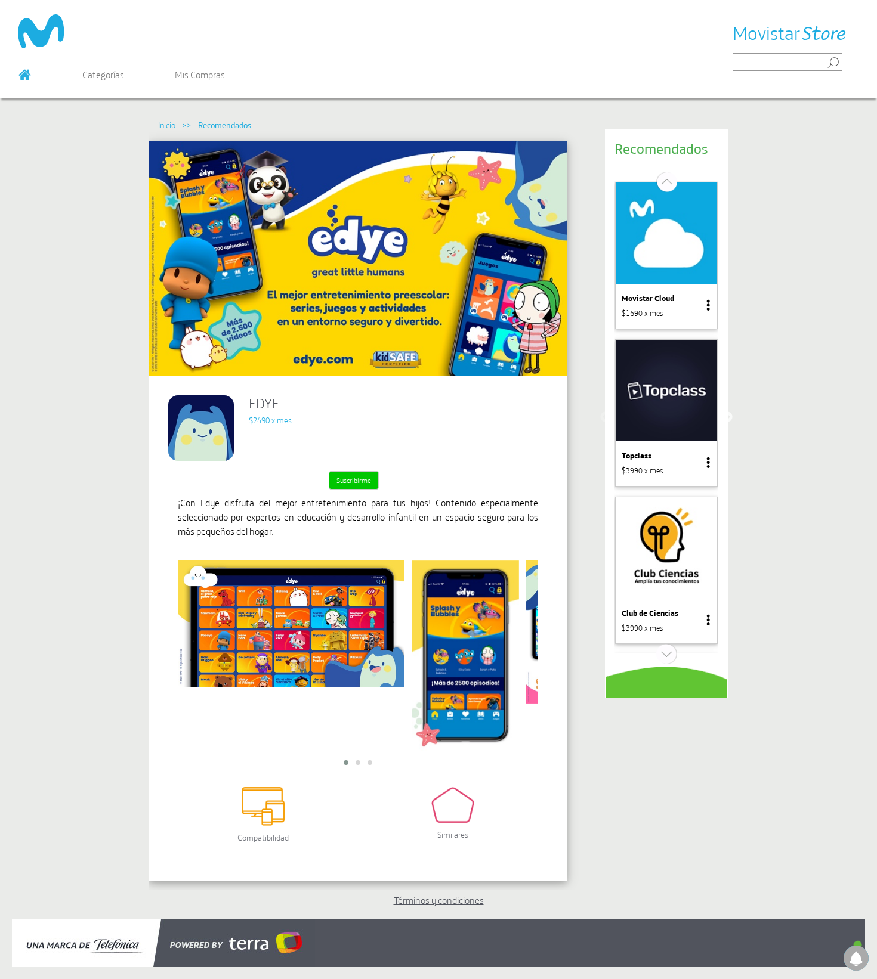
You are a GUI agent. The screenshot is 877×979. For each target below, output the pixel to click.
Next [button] (727, 417)
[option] (666, 255)
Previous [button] (606, 417)
